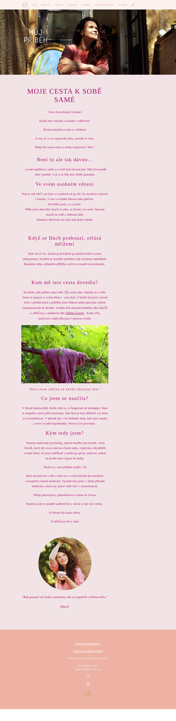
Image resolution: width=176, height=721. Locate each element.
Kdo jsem (46, 4)
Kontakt (123, 4)
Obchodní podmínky (87, 643)
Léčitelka (86, 4)
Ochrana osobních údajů (88, 651)
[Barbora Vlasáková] (25, 5)
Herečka (59, 4)
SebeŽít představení (104, 4)
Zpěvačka (72, 4)
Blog (34, 4)
